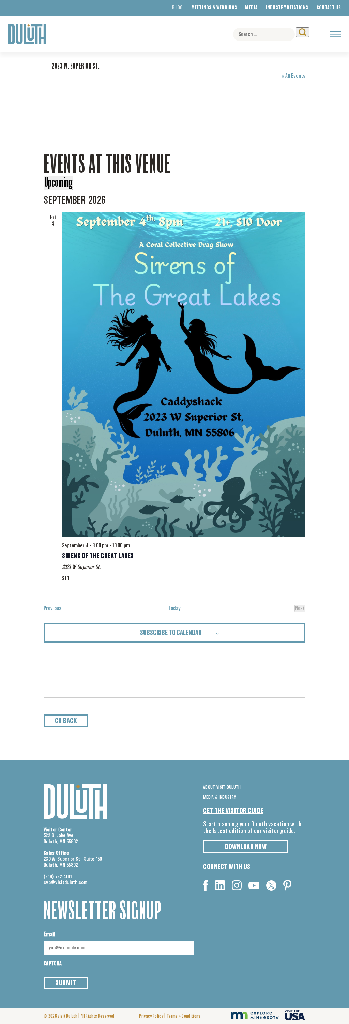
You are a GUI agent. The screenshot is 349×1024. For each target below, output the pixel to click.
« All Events (293, 76)
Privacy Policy (151, 1016)
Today (174, 608)
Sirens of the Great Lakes (98, 556)
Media (251, 7)
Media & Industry (219, 797)
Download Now (246, 847)
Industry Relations (286, 7)
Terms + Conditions (184, 1016)
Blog (177, 7)
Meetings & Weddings (214, 7)
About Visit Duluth (222, 787)
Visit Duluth (67, 1016)
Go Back (66, 721)
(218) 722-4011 (58, 876)
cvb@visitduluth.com (65, 882)
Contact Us (329, 7)
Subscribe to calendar (171, 632)
